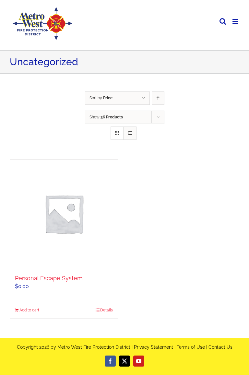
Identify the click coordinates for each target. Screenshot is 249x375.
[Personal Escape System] (64, 213)
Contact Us (220, 347)
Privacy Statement (153, 347)
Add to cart (29, 310)
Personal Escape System (49, 278)
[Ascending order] (158, 98)
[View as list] (130, 133)
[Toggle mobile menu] (235, 21)
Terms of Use (191, 347)
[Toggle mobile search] (222, 21)
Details (106, 310)
